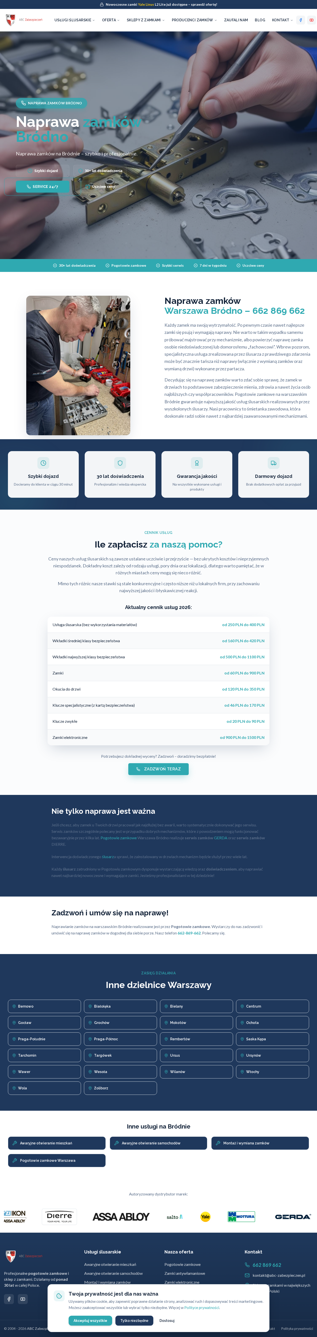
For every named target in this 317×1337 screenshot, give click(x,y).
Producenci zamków (192, 20)
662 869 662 (267, 1265)
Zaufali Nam (236, 20)
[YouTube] (311, 20)
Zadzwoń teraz (162, 769)
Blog (260, 20)
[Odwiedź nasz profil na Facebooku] (9, 1299)
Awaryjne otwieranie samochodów (113, 1273)
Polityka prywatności (297, 1328)
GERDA (220, 837)
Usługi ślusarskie (72, 20)
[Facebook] (300, 20)
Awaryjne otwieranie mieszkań (110, 1264)
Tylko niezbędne (134, 1321)
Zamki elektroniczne (181, 1282)
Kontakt (280, 20)
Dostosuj (167, 1321)
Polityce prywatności (201, 1307)
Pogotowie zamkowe (119, 837)
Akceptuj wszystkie (90, 1321)
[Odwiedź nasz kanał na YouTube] (23, 1299)
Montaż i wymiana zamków (107, 1282)
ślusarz (108, 856)
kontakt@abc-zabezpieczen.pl (279, 1275)
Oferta (109, 20)
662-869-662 (189, 932)
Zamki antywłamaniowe (184, 1273)
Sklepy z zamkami (144, 20)
